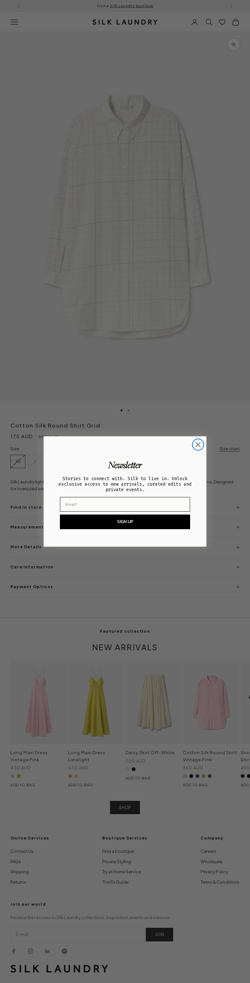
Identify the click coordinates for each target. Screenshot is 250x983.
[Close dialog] (198, 444)
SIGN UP (125, 521)
